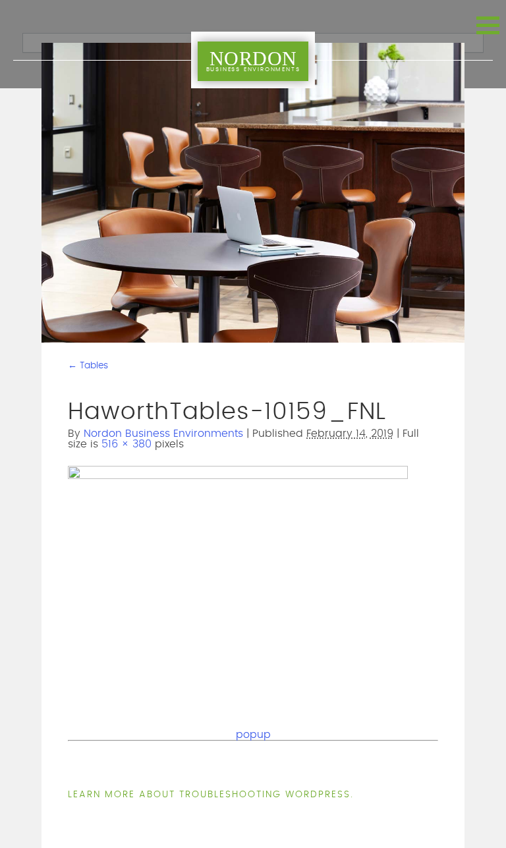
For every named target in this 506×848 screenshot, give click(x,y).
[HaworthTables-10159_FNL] (238, 476)
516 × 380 (126, 444)
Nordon (253, 59)
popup (253, 734)
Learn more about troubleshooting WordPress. (211, 794)
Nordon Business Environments (163, 433)
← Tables (88, 365)
